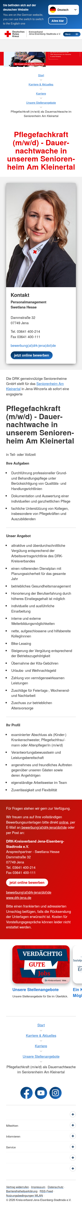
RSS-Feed (46, 1191)
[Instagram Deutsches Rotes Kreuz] (55, 1093)
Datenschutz (56, 1187)
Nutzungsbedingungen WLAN (24, 1195)
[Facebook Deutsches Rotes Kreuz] (26, 1093)
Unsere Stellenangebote (35, 989)
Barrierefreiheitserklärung (21, 1191)
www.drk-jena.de (18, 897)
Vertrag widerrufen (17, 1187)
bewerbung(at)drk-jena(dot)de (33, 345)
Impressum (38, 1187)
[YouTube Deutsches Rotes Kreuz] (41, 1093)
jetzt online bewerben (27, 882)
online (63, 822)
